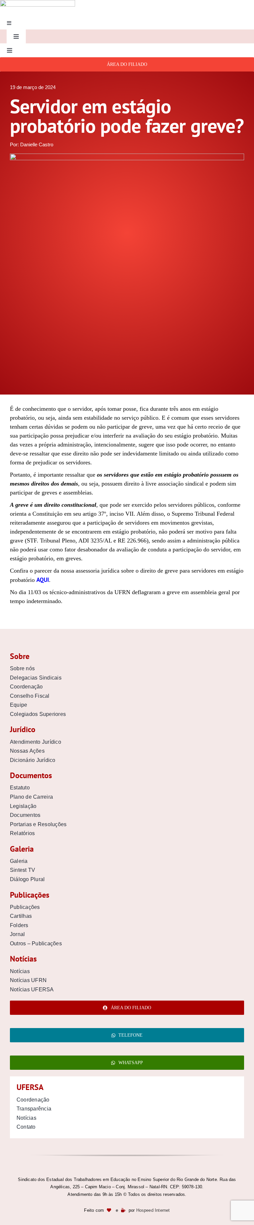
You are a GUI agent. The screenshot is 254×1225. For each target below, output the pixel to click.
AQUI (42, 580)
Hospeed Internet (153, 1210)
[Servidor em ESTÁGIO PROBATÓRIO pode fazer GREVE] (127, 156)
